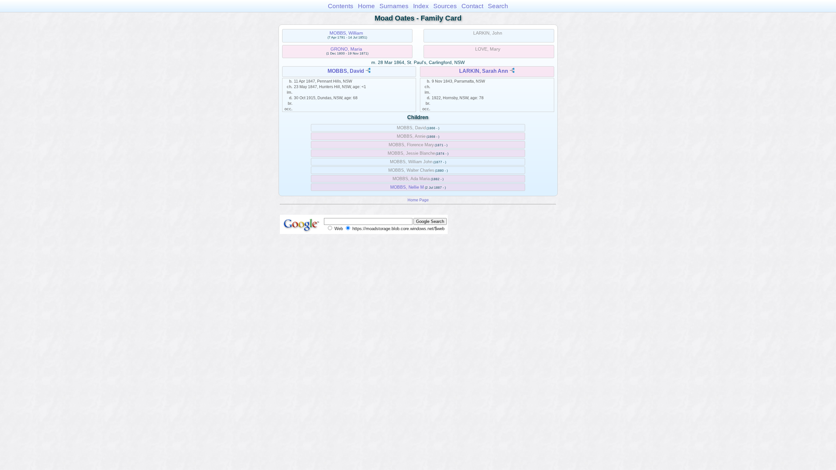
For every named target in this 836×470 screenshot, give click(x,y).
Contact (472, 6)
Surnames (394, 6)
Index (421, 6)
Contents (340, 6)
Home (366, 6)
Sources (445, 6)
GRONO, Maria (346, 49)
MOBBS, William (346, 33)
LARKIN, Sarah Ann (483, 71)
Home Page (418, 200)
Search (498, 6)
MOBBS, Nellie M (407, 187)
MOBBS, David (346, 71)
